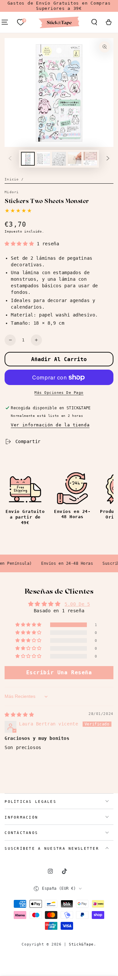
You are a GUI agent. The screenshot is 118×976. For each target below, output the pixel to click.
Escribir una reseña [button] (59, 672)
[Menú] (5, 22)
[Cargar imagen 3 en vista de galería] (59, 159)
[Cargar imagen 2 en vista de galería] (43, 159)
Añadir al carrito (59, 359)
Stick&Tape (81, 944)
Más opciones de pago (59, 392)
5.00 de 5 (77, 604)
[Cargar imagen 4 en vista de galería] (75, 159)
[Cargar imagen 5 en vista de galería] (90, 159)
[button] (94, 22)
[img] (19, 714)
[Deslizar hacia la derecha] (108, 159)
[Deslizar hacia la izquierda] (10, 159)
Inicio (12, 179)
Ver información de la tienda (50, 424)
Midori (12, 192)
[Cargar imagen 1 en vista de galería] (28, 159)
